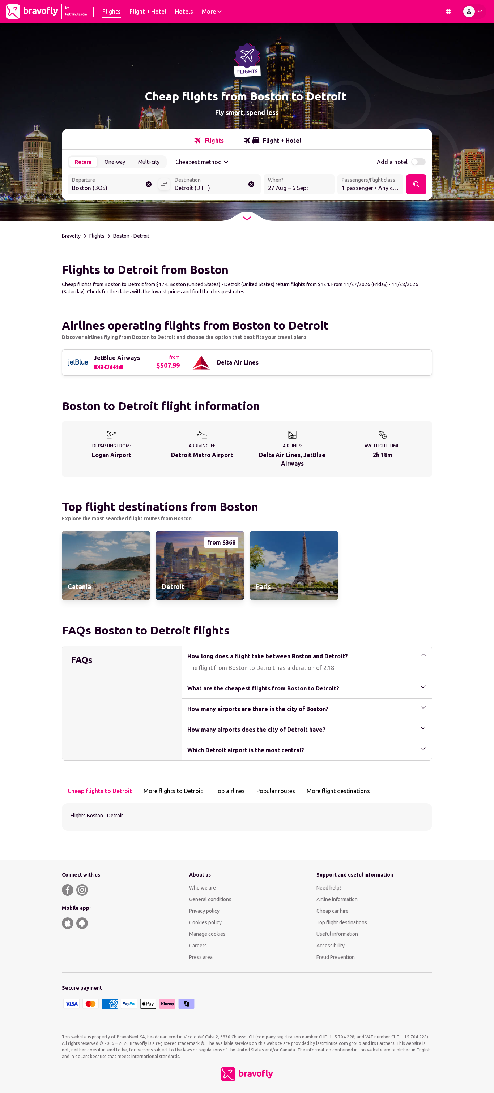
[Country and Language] (448, 11)
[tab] (208, 140)
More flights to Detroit (173, 791)
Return (83, 162)
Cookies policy (205, 922)
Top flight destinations (341, 922)
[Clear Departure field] (149, 184)
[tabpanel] (247, 817)
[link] (106, 565)
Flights (97, 236)
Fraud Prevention (335, 957)
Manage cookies (207, 934)
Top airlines (229, 791)
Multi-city (148, 162)
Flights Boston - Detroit (97, 815)
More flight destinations (338, 791)
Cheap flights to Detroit (100, 791)
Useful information (337, 934)
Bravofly (71, 236)
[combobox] (113, 185)
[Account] (474, 11)
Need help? (329, 888)
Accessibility (330, 945)
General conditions (210, 899)
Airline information (337, 899)
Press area (201, 957)
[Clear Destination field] (251, 184)
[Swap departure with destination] (164, 184)
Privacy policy (204, 911)
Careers (198, 945)
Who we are (202, 888)
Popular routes (275, 791)
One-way (115, 162)
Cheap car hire (332, 911)
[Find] (416, 184)
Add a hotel (392, 162)
